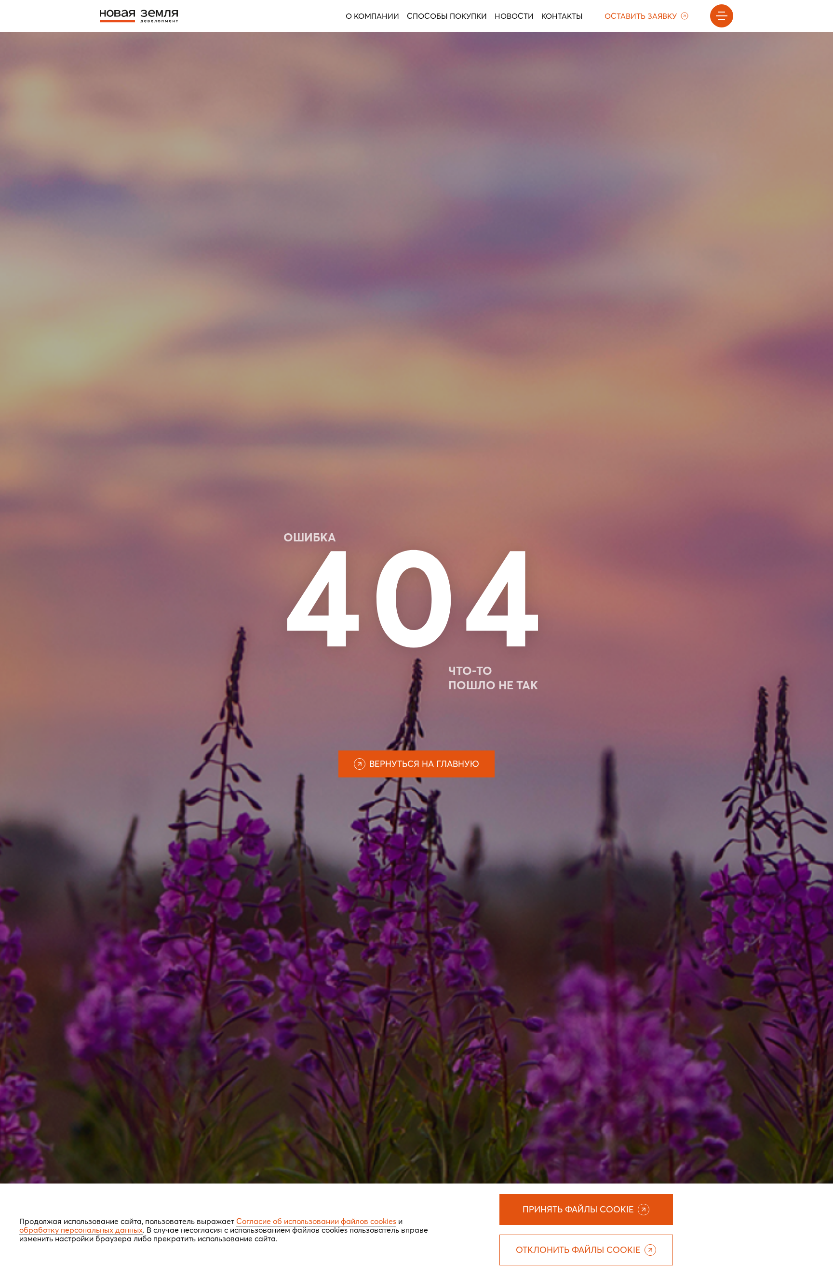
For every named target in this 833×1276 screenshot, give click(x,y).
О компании (372, 16)
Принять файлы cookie (578, 1209)
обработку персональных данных (81, 1230)
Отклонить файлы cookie (578, 1249)
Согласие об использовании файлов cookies (316, 1221)
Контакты (562, 16)
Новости (514, 16)
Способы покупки (447, 16)
